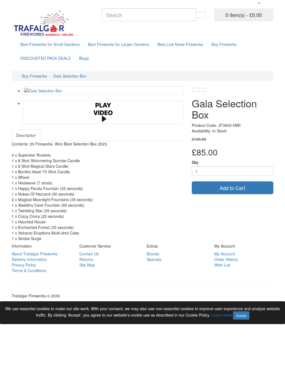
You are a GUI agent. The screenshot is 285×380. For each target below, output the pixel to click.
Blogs (84, 58)
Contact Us (89, 253)
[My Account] (258, 3)
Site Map (87, 265)
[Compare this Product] (202, 90)
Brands (153, 253)
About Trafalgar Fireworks (34, 253)
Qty (195, 162)
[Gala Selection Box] (103, 91)
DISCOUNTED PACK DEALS (45, 58)
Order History (226, 259)
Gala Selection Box (70, 76)
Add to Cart (232, 187)
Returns (86, 259)
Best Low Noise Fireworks (180, 44)
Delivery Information (29, 259)
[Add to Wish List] (195, 90)
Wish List (222, 265)
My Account (224, 253)
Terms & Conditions (29, 270)
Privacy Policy (24, 265)
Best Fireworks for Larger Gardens (118, 44)
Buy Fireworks (224, 44)
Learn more (222, 315)
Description (26, 135)
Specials (154, 259)
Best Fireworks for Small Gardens (50, 44)
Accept (241, 315)
